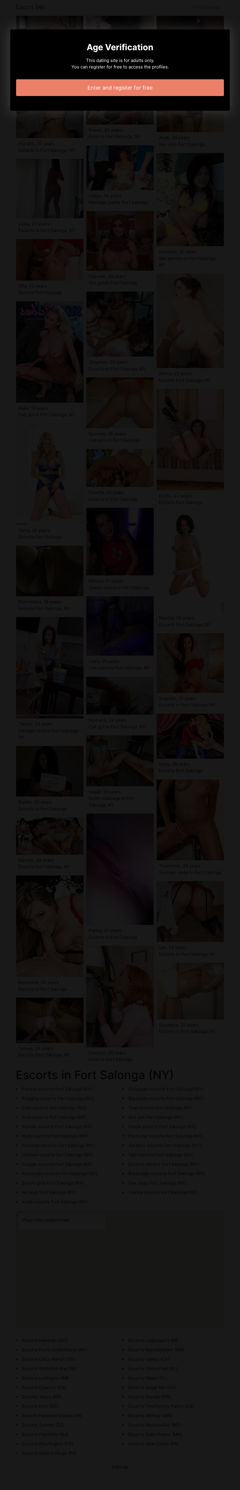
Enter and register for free (120, 88)
